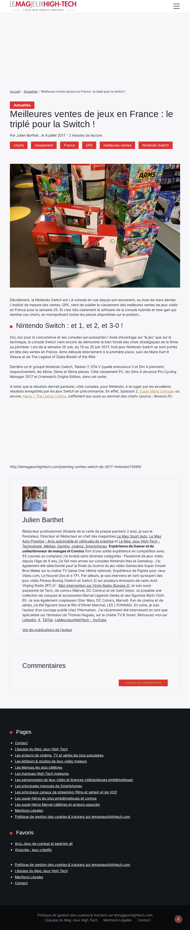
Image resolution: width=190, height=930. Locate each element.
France (69, 145)
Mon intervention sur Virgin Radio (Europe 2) (94, 585)
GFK (89, 145)
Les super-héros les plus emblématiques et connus (55, 798)
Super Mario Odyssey (157, 391)
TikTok (47, 620)
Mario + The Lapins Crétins (44, 396)
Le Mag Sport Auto (132, 536)
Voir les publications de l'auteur (47, 630)
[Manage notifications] (178, 919)
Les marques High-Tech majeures (42, 773)
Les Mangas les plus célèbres (38, 767)
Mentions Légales (29, 810)
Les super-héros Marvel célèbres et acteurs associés (57, 804)
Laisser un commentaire (143, 683)
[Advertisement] (95, 34)
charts (19, 145)
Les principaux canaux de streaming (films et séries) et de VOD (66, 792)
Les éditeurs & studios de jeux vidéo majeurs (51, 761)
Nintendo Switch (155, 145)
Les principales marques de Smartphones (48, 786)
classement (44, 145)
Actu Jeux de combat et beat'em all (43, 843)
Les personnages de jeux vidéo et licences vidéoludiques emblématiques (74, 780)
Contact (21, 743)
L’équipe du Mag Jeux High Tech (41, 749)
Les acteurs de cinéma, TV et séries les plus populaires (59, 755)
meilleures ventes (117, 145)
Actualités (22, 105)
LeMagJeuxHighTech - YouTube (80, 620)
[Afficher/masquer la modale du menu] (176, 6)
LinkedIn (29, 620)
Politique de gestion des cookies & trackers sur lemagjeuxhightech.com (72, 816)
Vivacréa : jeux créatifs (33, 850)
